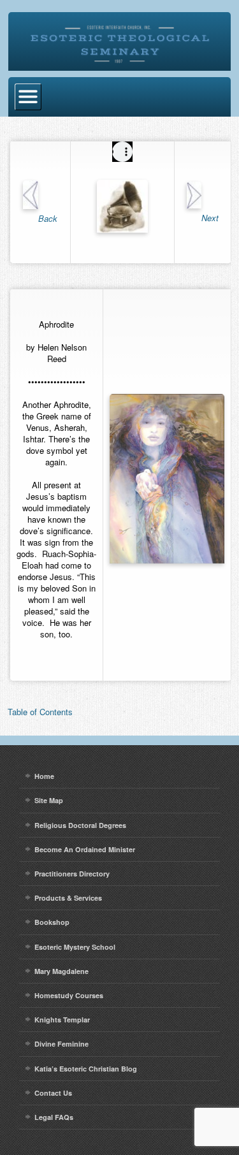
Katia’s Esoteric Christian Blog (85, 1068)
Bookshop (51, 922)
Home (44, 776)
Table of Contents (40, 712)
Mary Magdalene (61, 971)
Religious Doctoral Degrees (80, 825)
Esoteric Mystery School (74, 947)
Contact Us (53, 1093)
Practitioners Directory (72, 873)
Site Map (48, 800)
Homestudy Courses (68, 995)
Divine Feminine (61, 1044)
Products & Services (68, 898)
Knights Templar (62, 1019)
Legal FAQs (53, 1117)
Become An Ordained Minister (84, 849)
